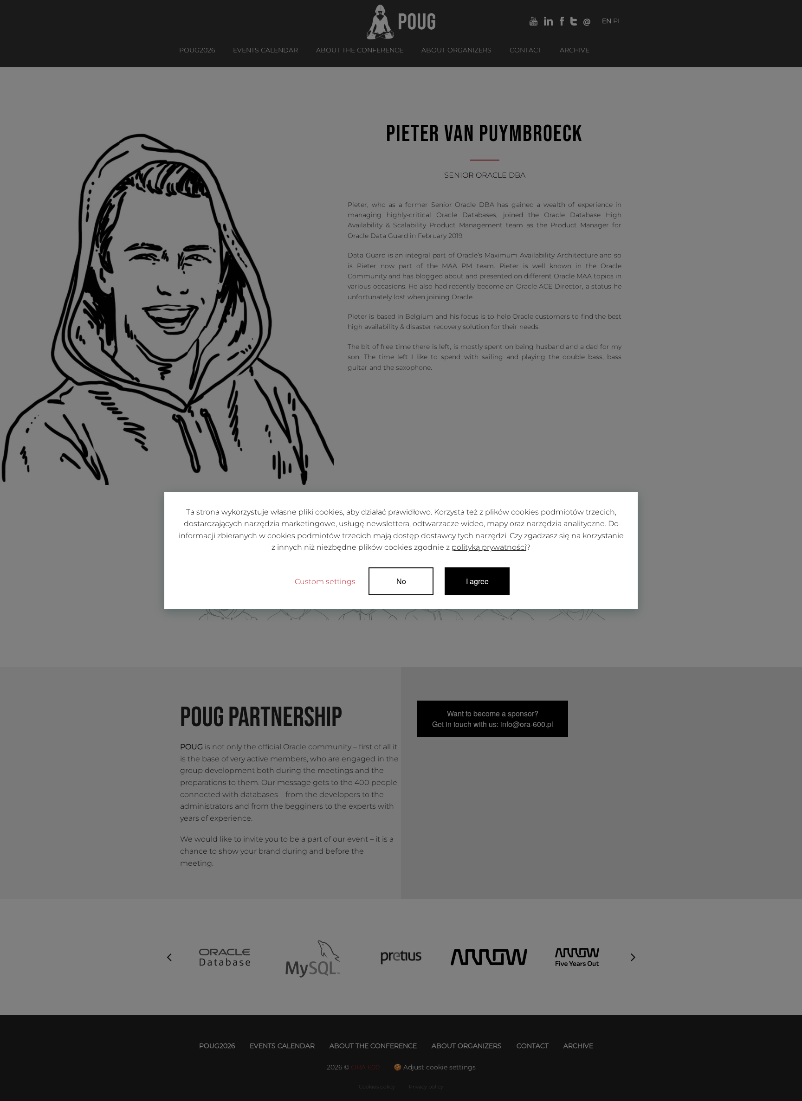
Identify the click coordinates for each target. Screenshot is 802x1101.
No (401, 581)
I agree (477, 581)
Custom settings (325, 581)
